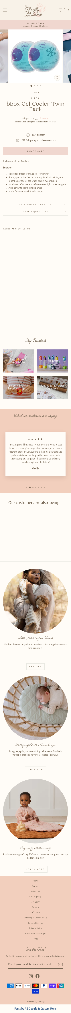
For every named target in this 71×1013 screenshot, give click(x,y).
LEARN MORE (35, 869)
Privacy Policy (35, 928)
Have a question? (35, 212)
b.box (35, 98)
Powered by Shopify (35, 1001)
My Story (35, 902)
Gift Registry (35, 896)
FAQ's (35, 939)
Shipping (31, 122)
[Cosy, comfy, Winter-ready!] (35, 811)
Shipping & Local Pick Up (35, 918)
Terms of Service (35, 923)
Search (35, 907)
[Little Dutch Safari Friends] (35, 601)
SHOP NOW (35, 770)
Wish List (35, 891)
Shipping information (35, 204)
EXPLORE (35, 666)
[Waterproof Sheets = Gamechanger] (35, 708)
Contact (35, 886)
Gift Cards (35, 912)
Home (35, 92)
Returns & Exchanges (35, 933)
